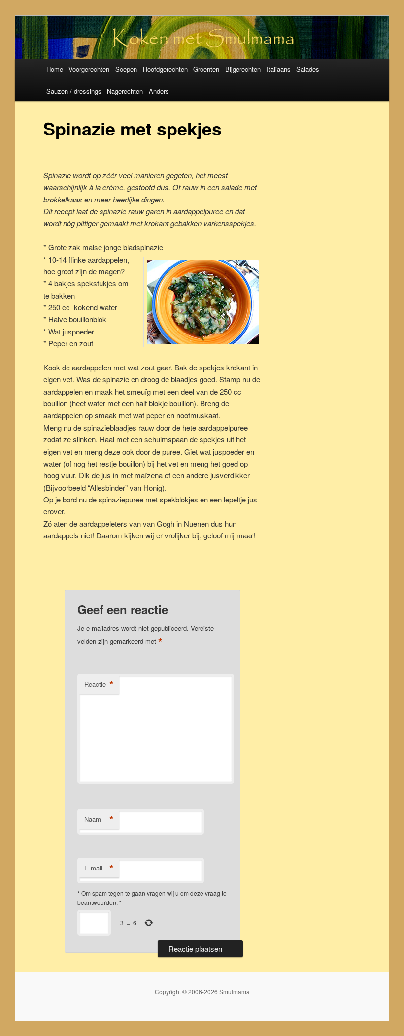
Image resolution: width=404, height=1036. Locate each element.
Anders (159, 91)
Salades (307, 69)
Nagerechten (125, 91)
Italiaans (279, 69)
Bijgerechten (243, 69)
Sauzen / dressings (73, 91)
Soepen (126, 69)
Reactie (99, 684)
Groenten (206, 69)
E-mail (99, 868)
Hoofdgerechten (165, 69)
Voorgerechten (88, 69)
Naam (99, 819)
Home (54, 69)
